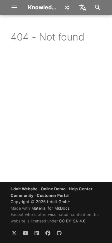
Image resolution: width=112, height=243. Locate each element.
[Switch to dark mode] (68, 7)
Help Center (80, 189)
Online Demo (53, 189)
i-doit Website (24, 189)
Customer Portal (52, 195)
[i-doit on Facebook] (48, 233)
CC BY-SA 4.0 (72, 221)
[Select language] (83, 7)
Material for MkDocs (50, 208)
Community (22, 195)
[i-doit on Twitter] (14, 233)
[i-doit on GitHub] (59, 233)
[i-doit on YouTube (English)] (25, 233)
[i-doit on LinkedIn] (37, 233)
